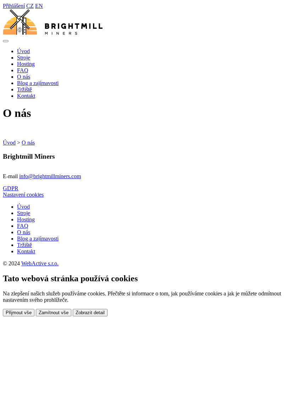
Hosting (26, 64)
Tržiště (24, 89)
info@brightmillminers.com (50, 176)
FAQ (22, 70)
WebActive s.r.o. (40, 263)
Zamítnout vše (53, 312)
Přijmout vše (19, 312)
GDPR (10, 188)
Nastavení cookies (23, 195)
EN (39, 6)
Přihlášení (14, 6)
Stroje (23, 58)
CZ (30, 6)
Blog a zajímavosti (38, 83)
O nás (23, 77)
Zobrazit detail (90, 312)
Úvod (23, 51)
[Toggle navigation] (6, 41)
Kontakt (26, 96)
